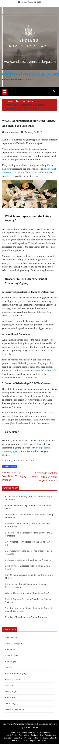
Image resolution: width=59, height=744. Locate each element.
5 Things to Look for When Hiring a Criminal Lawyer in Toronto (44, 477)
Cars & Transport (13, 644)
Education (10, 649)
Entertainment (50, 735)
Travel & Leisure (9, 466)
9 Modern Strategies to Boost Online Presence (28, 560)
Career (45, 738)
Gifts (7, 667)
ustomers (46, 370)
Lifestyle (9, 691)
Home (13, 733)
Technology (10, 703)
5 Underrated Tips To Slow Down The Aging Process (14, 476)
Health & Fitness (13, 673)
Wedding (27, 738)
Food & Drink (11, 655)
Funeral (8, 661)
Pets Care (10, 697)
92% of (37, 370)
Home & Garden (13, 679)
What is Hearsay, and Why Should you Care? (27, 593)
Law (7, 685)
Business (9, 637)
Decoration (18, 738)
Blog (18, 733)
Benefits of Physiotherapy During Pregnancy (27, 617)
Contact (45, 740)
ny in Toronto (26, 172)
